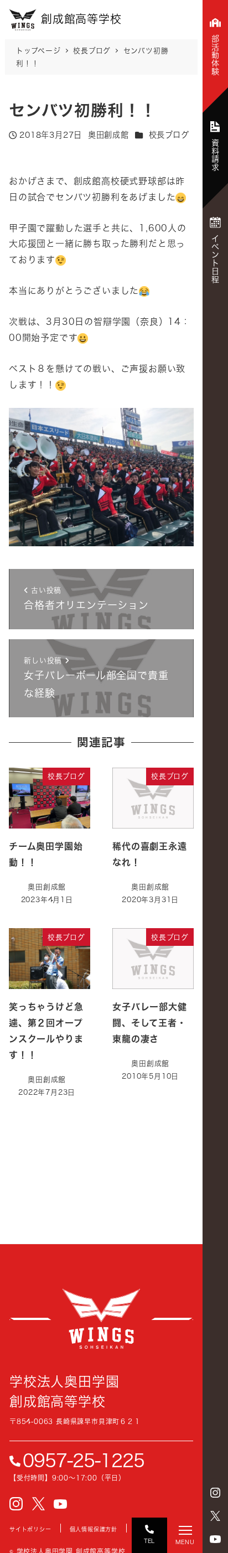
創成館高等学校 (101, 1318)
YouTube (215, 1539)
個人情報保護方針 (93, 1529)
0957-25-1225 (83, 1460)
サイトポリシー (30, 1529)
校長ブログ (169, 134)
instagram (215, 1493)
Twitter (215, 1516)
